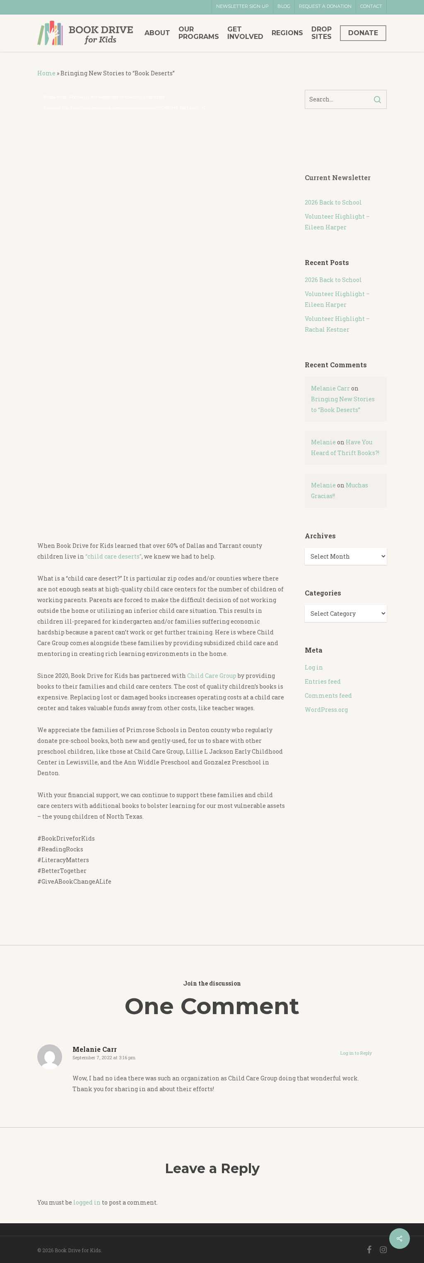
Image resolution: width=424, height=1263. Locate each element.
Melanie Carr (330, 388)
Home (46, 73)
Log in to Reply (356, 1053)
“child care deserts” (113, 556)
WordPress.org (326, 709)
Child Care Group (212, 676)
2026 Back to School (333, 202)
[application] (161, 312)
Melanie (323, 442)
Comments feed (328, 695)
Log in (314, 667)
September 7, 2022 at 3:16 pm (103, 1057)
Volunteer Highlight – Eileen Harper (337, 221)
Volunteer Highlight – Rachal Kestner (337, 324)
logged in (87, 1202)
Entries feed (323, 681)
